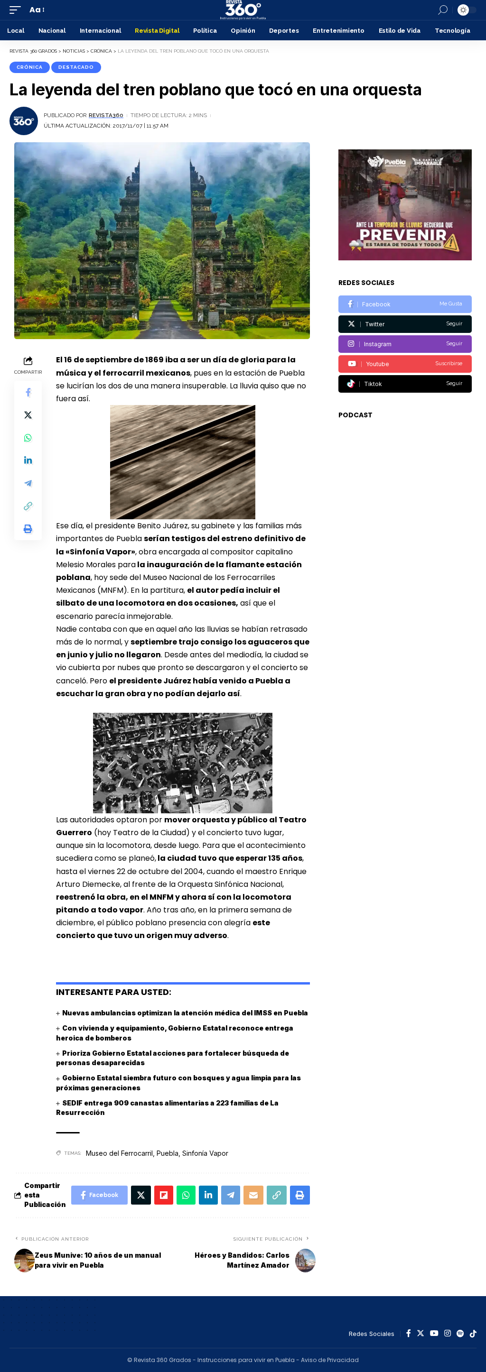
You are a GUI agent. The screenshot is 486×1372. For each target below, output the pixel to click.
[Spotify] (460, 1333)
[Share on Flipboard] (163, 1195)
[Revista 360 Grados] (243, 10)
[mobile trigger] (17, 9)
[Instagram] (405, 344)
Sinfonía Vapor (205, 1153)
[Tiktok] (405, 384)
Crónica (30, 67)
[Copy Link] (28, 506)
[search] (443, 10)
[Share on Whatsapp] (28, 437)
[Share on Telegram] (28, 483)
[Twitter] (405, 324)
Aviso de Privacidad (330, 1360)
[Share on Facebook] (28, 392)
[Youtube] (405, 364)
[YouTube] (434, 1334)
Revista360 (106, 115)
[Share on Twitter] (28, 415)
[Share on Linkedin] (28, 460)
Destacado (76, 67)
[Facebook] (405, 304)
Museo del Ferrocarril (119, 1153)
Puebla (167, 1153)
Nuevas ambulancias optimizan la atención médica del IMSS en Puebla (185, 1013)
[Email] (253, 1195)
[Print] (28, 528)
